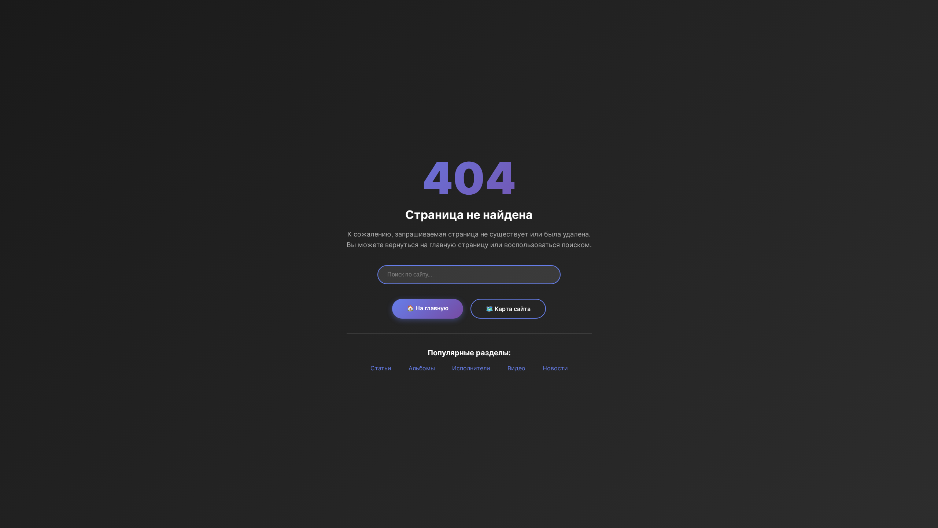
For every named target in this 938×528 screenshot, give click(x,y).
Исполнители (471, 368)
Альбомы (422, 368)
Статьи (380, 368)
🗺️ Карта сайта (508, 308)
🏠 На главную (427, 308)
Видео (516, 368)
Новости (555, 368)
